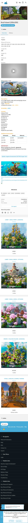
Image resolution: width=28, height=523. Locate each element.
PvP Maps (3, 469)
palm (9, 193)
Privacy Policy (14, 507)
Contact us (3, 448)
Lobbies (14, 253)
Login (2, 457)
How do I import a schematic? (8, 463)
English (5, 424)
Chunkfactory (4, 477)
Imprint (2, 450)
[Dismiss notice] (22, 506)
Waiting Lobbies (14, 412)
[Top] (2, 429)
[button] (2, 2)
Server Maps (4, 466)
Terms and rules (12, 426)
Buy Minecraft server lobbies (8, 495)
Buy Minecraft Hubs (6, 498)
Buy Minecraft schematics (7, 490)
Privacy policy (20, 426)
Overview (4, 33)
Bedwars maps (4, 472)
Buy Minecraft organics (7, 484)
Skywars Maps (4, 475)
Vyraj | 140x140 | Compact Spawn (14, 378)
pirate (12, 193)
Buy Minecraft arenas (6, 492)
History (11, 33)
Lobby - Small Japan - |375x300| (14, 299)
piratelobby (17, 193)
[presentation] (2, 13)
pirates (22, 193)
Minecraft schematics (6, 439)
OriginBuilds (24, 199)
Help (2, 442)
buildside (5, 193)
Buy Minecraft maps (6, 487)
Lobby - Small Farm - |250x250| (14, 219)
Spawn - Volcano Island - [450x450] (14, 339)
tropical (3, 195)
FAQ (2, 445)
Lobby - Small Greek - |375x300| (14, 259)
